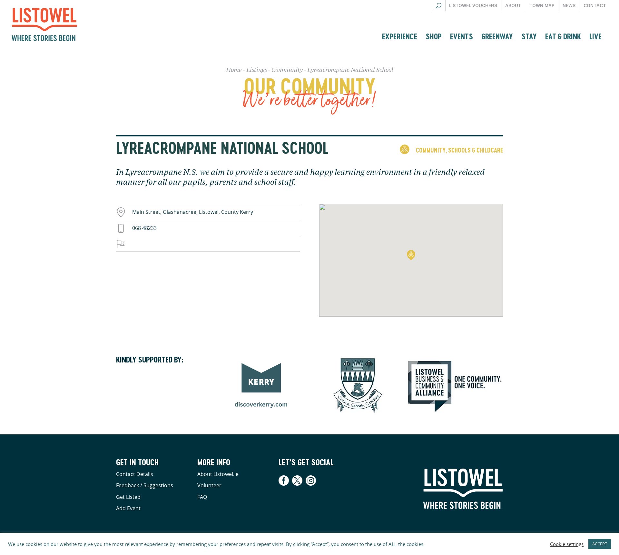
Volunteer (209, 485)
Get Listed (128, 496)
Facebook (284, 480)
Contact (595, 5)
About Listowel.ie (218, 474)
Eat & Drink (563, 36)
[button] (411, 255)
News (569, 5)
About (513, 5)
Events (461, 36)
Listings (256, 70)
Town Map (542, 5)
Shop (434, 36)
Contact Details (134, 474)
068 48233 (144, 228)
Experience (399, 36)
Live (595, 36)
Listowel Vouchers (473, 5)
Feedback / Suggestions (144, 485)
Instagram (311, 480)
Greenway (497, 36)
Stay (529, 36)
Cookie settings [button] (567, 544)
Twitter (297, 480)
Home (234, 70)
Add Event (128, 508)
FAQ (202, 496)
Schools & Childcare (475, 150)
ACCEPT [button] (599, 544)
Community (287, 70)
